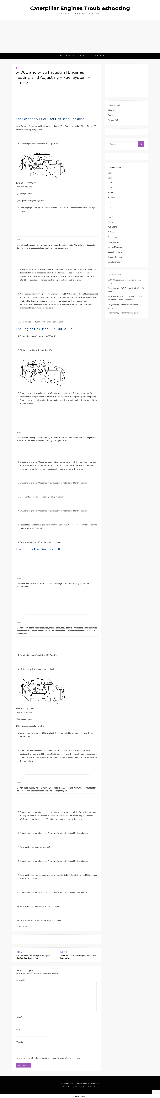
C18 (109, 207)
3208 (110, 183)
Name (19, 1017)
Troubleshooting (115, 257)
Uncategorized (114, 262)
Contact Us (83, 56)
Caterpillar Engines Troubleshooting (80, 8)
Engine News (113, 237)
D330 (110, 222)
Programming (113, 242)
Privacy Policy (98, 56)
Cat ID (110, 217)
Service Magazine (115, 247)
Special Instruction (115, 252)
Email (18, 1029)
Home (60, 56)
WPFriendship (78, 1087)
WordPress (93, 1087)
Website (19, 1042)
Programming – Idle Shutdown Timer (123, 313)
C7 (109, 212)
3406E (25, 927)
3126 (110, 173)
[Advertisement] (80, 36)
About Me (70, 56)
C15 (109, 202)
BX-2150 (111, 197)
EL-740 (111, 232)
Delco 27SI (112, 227)
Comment (20, 980)
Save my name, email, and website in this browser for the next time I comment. (48, 1058)
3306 (110, 188)
